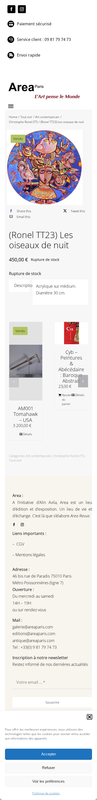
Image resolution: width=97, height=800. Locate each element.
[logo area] (44, 83)
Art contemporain (38, 456)
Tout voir (15, 460)
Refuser (48, 768)
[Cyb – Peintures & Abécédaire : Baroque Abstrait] (71, 333)
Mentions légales (29, 554)
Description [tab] (22, 285)
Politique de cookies (46, 793)
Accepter (48, 754)
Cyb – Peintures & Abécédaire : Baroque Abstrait (71, 366)
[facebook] (11, 9)
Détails (27, 434)
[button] (89, 716)
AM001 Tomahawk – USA (25, 414)
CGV (20, 544)
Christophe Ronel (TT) (69, 456)
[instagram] (22, 9)
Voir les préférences (48, 781)
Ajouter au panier (66, 399)
